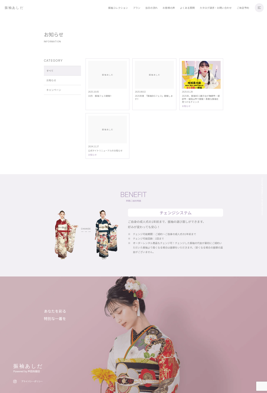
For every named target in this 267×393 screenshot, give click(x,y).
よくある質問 (187, 8)
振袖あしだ (14, 8)
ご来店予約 (243, 8)
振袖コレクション (118, 8)
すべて (49, 70)
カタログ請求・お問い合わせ (216, 8)
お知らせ (51, 80)
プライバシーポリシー (32, 381)
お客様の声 (169, 8)
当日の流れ (151, 8)
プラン (136, 8)
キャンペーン (53, 90)
